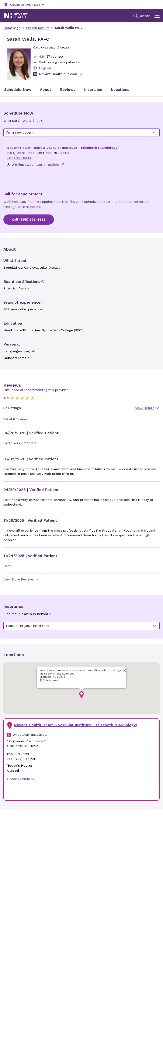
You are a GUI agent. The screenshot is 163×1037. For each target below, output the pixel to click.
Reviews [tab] (68, 89)
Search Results (37, 28)
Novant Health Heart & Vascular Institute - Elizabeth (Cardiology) (63, 148)
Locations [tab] (120, 89)
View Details (145, 408)
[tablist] (81, 90)
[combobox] (81, 132)
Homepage (12, 28)
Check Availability (20, 779)
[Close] (124, 670)
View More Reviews (18, 579)
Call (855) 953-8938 (28, 219)
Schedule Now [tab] (17, 89)
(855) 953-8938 (19, 158)
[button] (81, 695)
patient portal (29, 207)
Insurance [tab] (93, 89)
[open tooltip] (80, 74)
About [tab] (45, 89)
